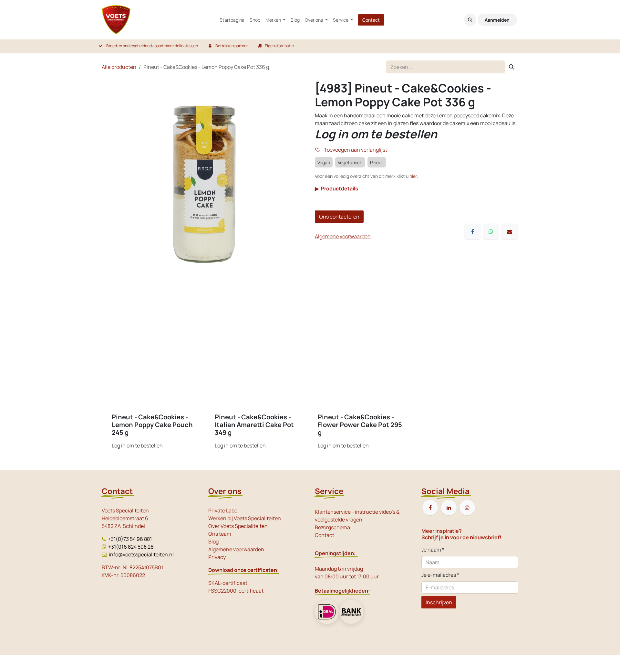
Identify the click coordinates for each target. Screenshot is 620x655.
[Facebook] (472, 231)
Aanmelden (497, 20)
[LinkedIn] (449, 507)
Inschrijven (439, 602)
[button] (470, 20)
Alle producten (119, 66)
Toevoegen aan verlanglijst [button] (355, 149)
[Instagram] (467, 507)
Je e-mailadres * (440, 574)
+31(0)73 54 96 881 (130, 538)
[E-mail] (509, 231)
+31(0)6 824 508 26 (131, 546)
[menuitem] (232, 20)
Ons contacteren (339, 216)
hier (413, 176)
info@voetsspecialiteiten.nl (141, 554)
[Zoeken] (511, 66)
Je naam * (432, 549)
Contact (371, 20)
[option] (310, 382)
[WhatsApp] (491, 231)
